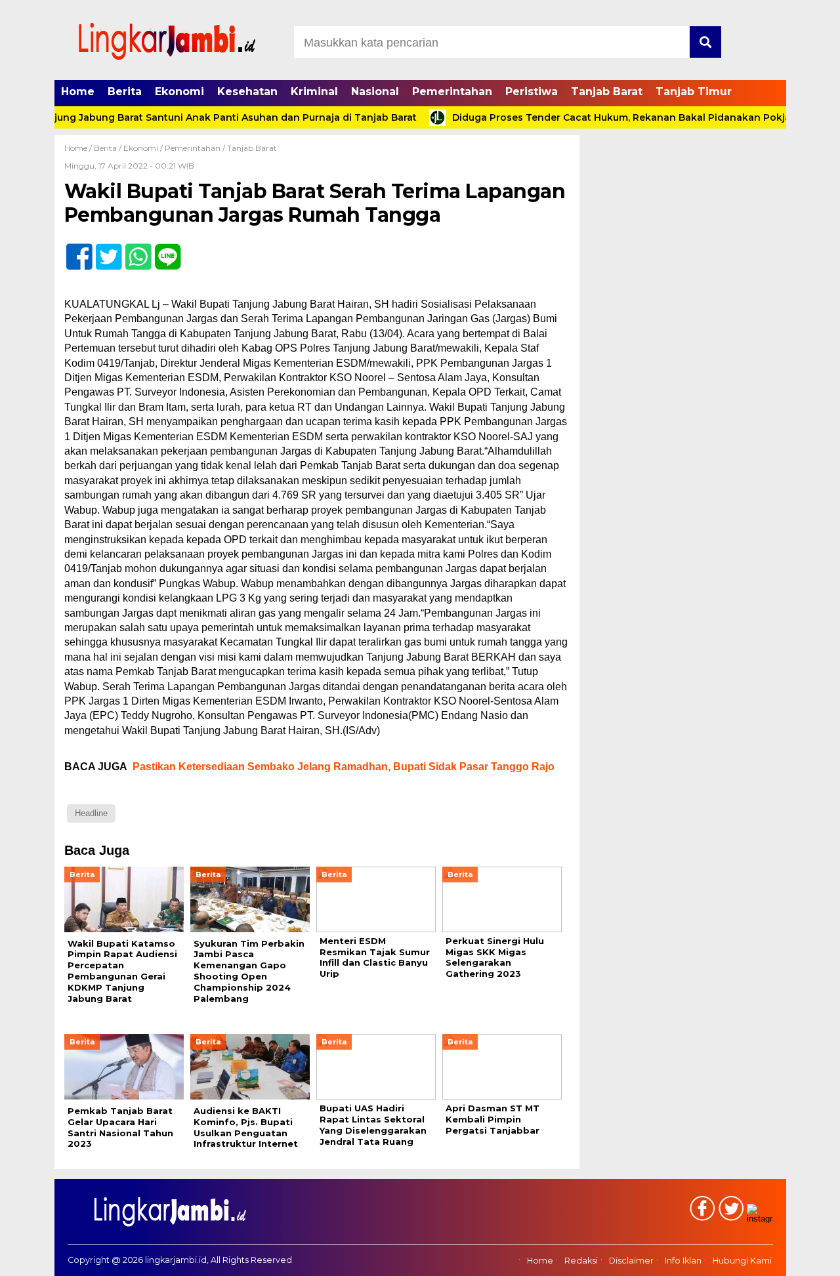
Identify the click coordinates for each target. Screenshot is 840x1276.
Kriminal (314, 91)
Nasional (375, 91)
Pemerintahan (452, 91)
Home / (79, 148)
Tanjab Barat (606, 91)
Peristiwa (531, 91)
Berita (125, 91)
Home (77, 91)
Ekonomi (179, 91)
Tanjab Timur (694, 91)
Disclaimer (631, 1261)
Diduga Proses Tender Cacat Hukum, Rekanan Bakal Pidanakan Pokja (595, 117)
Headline (91, 813)
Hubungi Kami (742, 1261)
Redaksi (581, 1261)
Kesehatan (247, 91)
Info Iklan (683, 1261)
